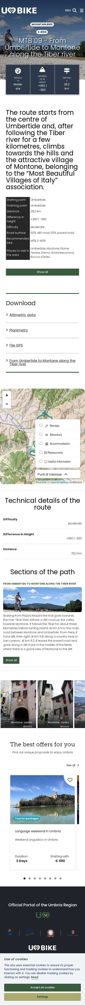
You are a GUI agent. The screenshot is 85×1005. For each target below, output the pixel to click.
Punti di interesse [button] (50, 474)
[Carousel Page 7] (55, 878)
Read (34, 977)
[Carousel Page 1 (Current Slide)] (25, 878)
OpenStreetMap (59, 482)
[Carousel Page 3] (35, 878)
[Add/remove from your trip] (69, 780)
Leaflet (42, 482)
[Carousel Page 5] (45, 878)
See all (71, 765)
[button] (68, 10)
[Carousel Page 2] (30, 878)
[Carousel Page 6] (50, 878)
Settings (42, 996)
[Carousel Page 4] (40, 878)
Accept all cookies (42, 987)
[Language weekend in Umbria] (42, 822)
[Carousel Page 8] (60, 878)
